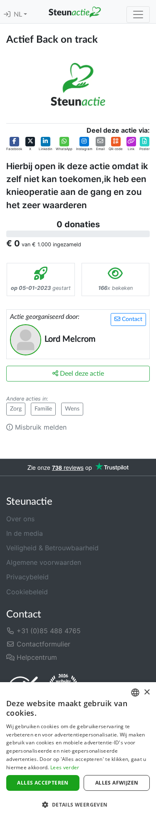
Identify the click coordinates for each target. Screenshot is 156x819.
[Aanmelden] (7, 14)
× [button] (147, 692)
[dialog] (78, 750)
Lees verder (64, 767)
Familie (43, 409)
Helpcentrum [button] (36, 657)
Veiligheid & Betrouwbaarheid (52, 548)
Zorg (16, 409)
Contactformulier (42, 644)
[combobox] (135, 692)
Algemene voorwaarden (43, 562)
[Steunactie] (75, 11)
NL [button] (19, 14)
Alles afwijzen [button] (117, 782)
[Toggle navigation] (138, 14)
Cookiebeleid (27, 592)
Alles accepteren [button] (42, 782)
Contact (131, 319)
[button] (14, 143)
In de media (24, 533)
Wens (72, 409)
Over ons (20, 519)
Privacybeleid (27, 577)
